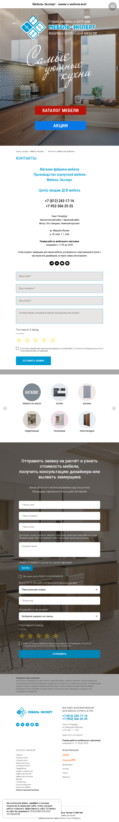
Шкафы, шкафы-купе (24, 771)
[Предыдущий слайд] (5, 408)
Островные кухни (23, 766)
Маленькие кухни (23, 763)
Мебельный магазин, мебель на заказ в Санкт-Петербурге (59, 818)
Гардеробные (21, 768)
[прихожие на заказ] (59, 422)
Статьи (65, 773)
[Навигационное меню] (113, 6)
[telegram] (51, 263)
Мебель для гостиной (24, 777)
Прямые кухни (22, 758)
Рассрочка (67, 760)
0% (73, 759)
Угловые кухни (22, 760)
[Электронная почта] (62, 263)
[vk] (57, 263)
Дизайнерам (67, 765)
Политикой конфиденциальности (88, 348)
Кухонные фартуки (23, 785)
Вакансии (66, 777)
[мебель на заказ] (32, 394)
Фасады (19, 779)
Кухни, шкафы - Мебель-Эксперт (30, 151)
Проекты (19, 755)
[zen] (67, 263)
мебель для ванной (68, 815)
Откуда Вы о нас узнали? (34, 609)
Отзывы (65, 769)
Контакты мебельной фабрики (61, 151)
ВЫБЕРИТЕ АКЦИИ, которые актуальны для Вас (48, 582)
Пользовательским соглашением (34, 351)
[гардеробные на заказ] (32, 422)
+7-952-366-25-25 (59, 206)
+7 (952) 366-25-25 (74, 719)
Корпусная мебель (23, 787)
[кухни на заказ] (59, 394)
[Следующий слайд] (114, 408)
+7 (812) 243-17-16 (59, 201)
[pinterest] (27, 724)
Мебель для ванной (23, 774)
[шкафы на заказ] (87, 394)
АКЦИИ (65, 755)
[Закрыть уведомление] (58, 801)
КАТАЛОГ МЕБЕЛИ (26, 750)
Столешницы (21, 782)
